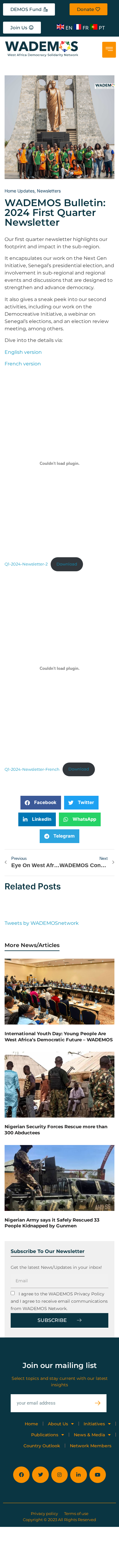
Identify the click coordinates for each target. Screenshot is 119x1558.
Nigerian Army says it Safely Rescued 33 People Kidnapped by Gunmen (52, 1223)
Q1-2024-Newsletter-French (32, 769)
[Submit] (100, 1403)
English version (23, 352)
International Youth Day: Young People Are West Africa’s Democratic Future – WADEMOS (59, 1037)
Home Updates (19, 190)
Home (31, 1424)
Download (66, 564)
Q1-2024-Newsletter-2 (26, 564)
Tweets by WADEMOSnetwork (42, 923)
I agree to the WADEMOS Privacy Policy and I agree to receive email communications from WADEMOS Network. (59, 1301)
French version (23, 364)
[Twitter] (40, 1474)
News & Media (89, 1435)
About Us (58, 1424)
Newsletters (49, 190)
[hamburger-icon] (109, 50)
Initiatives (94, 1424)
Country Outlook (41, 1446)
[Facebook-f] (21, 1474)
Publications (44, 1435)
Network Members (90, 1446)
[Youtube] (97, 1474)
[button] (40, 803)
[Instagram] (59, 1474)
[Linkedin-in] (78, 1474)
